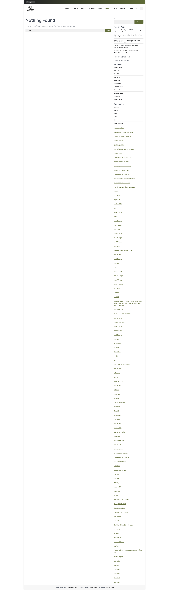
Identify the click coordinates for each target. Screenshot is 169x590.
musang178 (117, 428)
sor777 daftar (118, 284)
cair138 (116, 267)
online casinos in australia (122, 157)
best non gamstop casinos (122, 136)
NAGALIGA (117, 445)
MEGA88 (117, 466)
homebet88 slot (119, 542)
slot (115, 208)
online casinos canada (121, 457)
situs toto (117, 407)
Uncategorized (118, 123)
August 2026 (118, 67)
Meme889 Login (119, 440)
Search (116, 19)
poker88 (117, 419)
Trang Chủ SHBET (120, 504)
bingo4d (117, 561)
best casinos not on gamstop (123, 132)
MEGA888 (117, 516)
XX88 (116, 356)
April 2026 (117, 80)
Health (83, 8)
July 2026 (117, 70)
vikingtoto (117, 415)
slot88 (116, 495)
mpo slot (117, 200)
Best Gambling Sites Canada (123, 525)
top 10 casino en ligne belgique (124, 187)
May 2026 (117, 77)
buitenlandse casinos (121, 512)
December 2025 (118, 93)
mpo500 (117, 229)
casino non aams (119, 322)
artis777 (116, 216)
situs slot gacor (119, 557)
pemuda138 (118, 331)
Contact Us (132, 8)
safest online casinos (121, 453)
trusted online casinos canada (124, 149)
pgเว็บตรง (117, 546)
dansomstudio (118, 318)
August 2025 (118, 99)
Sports (107, 8)
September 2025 (119, 96)
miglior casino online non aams (124, 178)
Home (67, 8)
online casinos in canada (122, 162)
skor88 (116, 398)
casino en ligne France (121, 170)
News (100, 8)
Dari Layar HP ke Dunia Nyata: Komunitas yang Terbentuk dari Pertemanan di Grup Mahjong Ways (128, 303)
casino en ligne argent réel (123, 314)
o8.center (117, 373)
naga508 (117, 191)
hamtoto (116, 263)
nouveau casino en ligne (122, 183)
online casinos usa (120, 470)
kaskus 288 (118, 204)
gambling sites (119, 128)
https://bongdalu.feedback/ (123, 364)
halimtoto (117, 394)
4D (115, 360)
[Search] (141, 8)
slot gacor (117, 195)
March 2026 (117, 83)
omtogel (116, 474)
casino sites (118, 153)
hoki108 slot (118, 538)
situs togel (117, 343)
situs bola (117, 347)
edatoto (116, 390)
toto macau (117, 225)
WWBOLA (117, 533)
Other (115, 116)
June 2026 (117, 74)
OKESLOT (117, 529)
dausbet (116, 565)
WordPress (110, 588)
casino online (118, 140)
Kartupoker (117, 436)
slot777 (116, 297)
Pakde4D (117, 521)
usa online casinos (120, 461)
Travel (122, 8)
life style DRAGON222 (121, 499)
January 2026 (118, 90)
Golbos (116, 293)
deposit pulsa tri (119, 402)
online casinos (118, 449)
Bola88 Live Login (120, 508)
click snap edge (73, 588)
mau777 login (118, 271)
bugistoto (117, 582)
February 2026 (118, 86)
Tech (115, 8)
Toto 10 (116, 411)
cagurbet (117, 569)
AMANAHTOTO (119, 381)
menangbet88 (118, 309)
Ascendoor (93, 588)
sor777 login (118, 212)
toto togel (117, 491)
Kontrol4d (117, 352)
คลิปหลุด (116, 483)
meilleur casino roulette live (123, 250)
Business (75, 8)
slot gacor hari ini (120, 432)
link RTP (116, 377)
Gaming (92, 8)
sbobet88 (117, 246)
